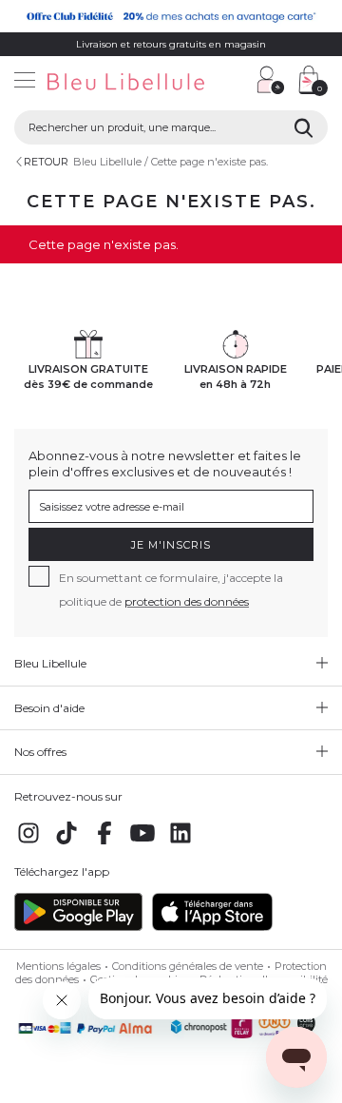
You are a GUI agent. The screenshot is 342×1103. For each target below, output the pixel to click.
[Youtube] (142, 843)
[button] (233, 82)
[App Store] (212, 927)
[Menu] (24, 82)
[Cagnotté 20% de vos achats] (171, 16)
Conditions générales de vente (187, 966)
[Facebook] (104, 843)
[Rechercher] (303, 127)
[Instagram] (28, 843)
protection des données (186, 601)
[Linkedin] (180, 843)
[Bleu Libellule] (121, 82)
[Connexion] (271, 80)
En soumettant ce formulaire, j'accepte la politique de (171, 590)
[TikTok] (66, 843)
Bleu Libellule (107, 161)
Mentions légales (58, 966)
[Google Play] (78, 927)
